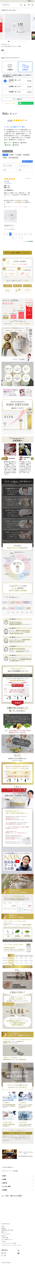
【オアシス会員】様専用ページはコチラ (16, 253)
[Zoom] (28, 37)
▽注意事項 (4, 1190)
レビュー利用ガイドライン (7, 1239)
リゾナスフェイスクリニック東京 (8, 1243)
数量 (2, 50)
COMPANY (3, 1241)
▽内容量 (3, 1179)
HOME (2, 1226)
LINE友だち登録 (4, 1238)
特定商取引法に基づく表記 (7, 1230)
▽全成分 (3, 1176)
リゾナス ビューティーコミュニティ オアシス (11, 1245)
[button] (32, 458)
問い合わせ (3, 1236)
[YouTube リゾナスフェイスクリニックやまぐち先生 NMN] (17, 861)
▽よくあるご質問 (6, 1187)
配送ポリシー (4, 1232)
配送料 (2, 58)
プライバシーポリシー (6, 1234)
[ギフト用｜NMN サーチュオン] (9, 1154)
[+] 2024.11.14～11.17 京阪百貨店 (9, 1171)
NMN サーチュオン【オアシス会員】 (18, 206)
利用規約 (3, 1228)
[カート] (29, 4)
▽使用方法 (4, 1183)
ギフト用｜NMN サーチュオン (25, 1156)
